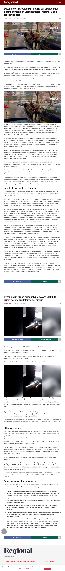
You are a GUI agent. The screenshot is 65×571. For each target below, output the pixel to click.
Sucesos (23, 18)
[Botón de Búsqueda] (60, 2)
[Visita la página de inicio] (11, 2)
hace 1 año (16, 18)
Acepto (48, 569)
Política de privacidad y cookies (34, 569)
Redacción (8, 18)
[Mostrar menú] (57, 2)
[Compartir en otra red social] (59, 54)
